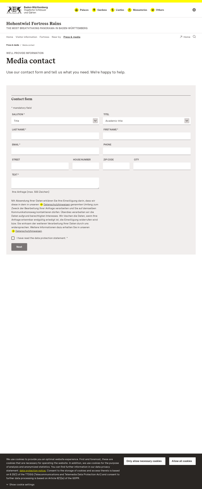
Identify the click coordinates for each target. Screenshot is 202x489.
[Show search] (194, 36)
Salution (18, 114)
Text (15, 174)
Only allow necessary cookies (144, 461)
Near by (56, 36)
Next (19, 246)
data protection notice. (33, 470)
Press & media (71, 36)
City (136, 159)
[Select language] (194, 10)
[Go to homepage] (27, 9)
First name (111, 129)
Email (16, 144)
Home (9, 36)
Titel (106, 114)
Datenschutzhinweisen (57, 204)
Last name (19, 129)
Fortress (44, 36)
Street (16, 159)
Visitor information (26, 36)
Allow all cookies (182, 461)
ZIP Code (109, 159)
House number (82, 159)
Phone (107, 144)
